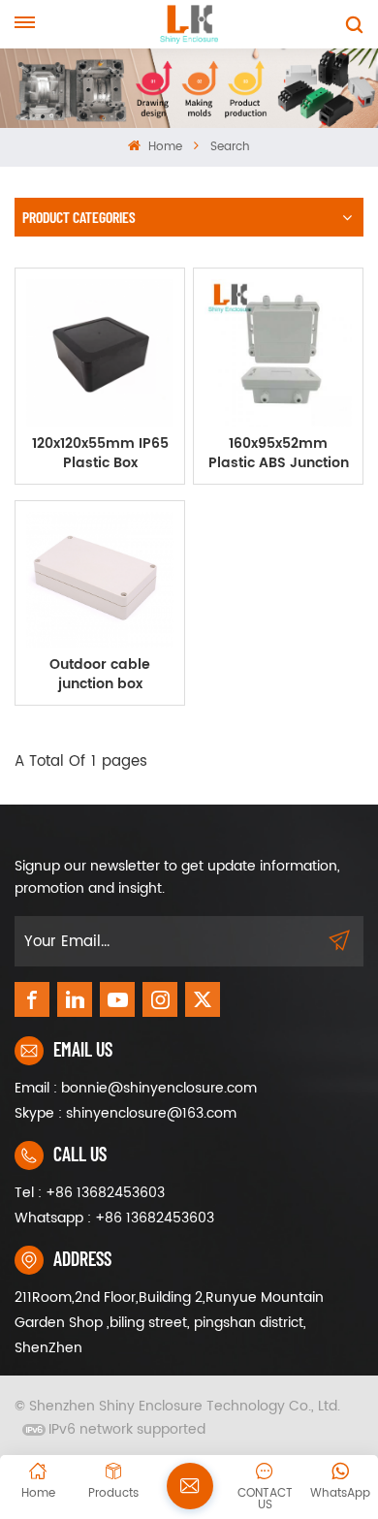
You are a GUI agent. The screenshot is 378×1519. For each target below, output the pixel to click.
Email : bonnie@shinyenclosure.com (136, 1088)
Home (162, 147)
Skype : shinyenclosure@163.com (125, 1113)
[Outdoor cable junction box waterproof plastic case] (99, 579)
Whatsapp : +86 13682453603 (114, 1218)
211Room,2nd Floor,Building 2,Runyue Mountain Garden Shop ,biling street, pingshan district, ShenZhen (169, 1322)
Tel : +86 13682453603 (90, 1193)
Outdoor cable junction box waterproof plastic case (100, 674)
